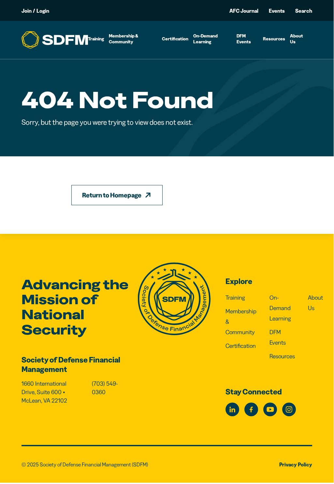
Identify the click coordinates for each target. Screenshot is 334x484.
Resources (274, 39)
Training (96, 39)
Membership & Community (123, 39)
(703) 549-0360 (105, 388)
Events (277, 10)
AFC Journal (243, 10)
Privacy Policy (295, 464)
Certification (175, 39)
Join (27, 10)
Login (42, 10)
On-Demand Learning (205, 39)
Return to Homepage (111, 195)
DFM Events (244, 39)
